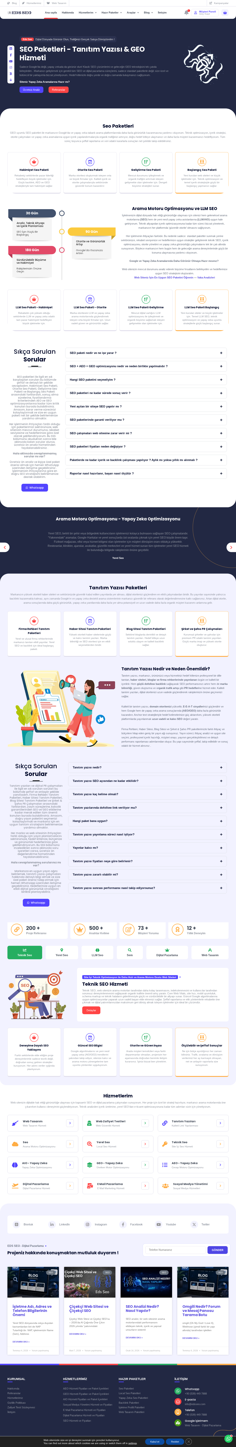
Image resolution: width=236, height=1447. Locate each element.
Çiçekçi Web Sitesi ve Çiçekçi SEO (88, 1308)
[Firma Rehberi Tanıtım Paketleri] (34, 621)
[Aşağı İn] (10, 80)
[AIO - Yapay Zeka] (70, 1165)
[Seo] (70, 1144)
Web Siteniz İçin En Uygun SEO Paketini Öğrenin (163, 277)
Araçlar (131, 12)
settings (132, 1443)
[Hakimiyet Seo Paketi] (34, 162)
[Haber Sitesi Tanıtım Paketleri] (90, 621)
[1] (186, 13)
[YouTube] (10, 61)
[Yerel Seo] (145, 1144)
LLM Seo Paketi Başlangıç (202, 307)
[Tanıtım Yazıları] (220, 1123)
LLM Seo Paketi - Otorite (90, 307)
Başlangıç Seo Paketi (201, 170)
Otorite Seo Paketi (90, 170)
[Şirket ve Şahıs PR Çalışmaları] (202, 621)
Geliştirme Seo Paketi (146, 170)
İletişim (162, 12)
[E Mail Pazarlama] (145, 1186)
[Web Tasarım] (70, 1123)
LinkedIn (64, 1224)
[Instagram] (87, 1224)
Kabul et (154, 1441)
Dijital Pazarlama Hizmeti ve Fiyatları (84, 1415)
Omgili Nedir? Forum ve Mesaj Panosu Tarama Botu (201, 1310)
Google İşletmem (196, 1421)
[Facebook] (10, 55)
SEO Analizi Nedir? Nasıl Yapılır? (142, 1308)
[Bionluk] (10, 73)
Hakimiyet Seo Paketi (34, 170)
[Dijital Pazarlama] (70, 1186)
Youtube (171, 1224)
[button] (5, 547)
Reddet (175, 1441)
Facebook (136, 1224)
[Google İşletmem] (177, 1422)
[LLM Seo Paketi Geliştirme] (146, 299)
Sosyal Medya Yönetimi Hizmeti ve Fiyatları (87, 1404)
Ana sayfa (51, 12)
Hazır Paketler (110, 12)
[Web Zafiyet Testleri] (145, 1123)
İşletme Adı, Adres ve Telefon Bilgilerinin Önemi (32, 1310)
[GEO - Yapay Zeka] (145, 1165)
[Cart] (225, 13)
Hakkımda (68, 12)
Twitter (205, 1224)
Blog (147, 12)
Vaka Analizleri (206, 277)
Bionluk (28, 1224)
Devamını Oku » (21, 1342)
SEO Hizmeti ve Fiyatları (77, 1420)
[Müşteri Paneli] (195, 12)
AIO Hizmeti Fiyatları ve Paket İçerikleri (85, 1399)
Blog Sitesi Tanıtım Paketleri (146, 629)
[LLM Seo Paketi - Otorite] (90, 299)
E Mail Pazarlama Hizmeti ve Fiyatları (84, 1409)
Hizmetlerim (86, 12)
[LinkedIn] (10, 48)
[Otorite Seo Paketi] (90, 162)
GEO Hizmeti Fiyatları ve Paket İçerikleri (86, 1393)
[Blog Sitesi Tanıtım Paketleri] (146, 621)
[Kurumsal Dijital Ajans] (19, 13)
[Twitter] (194, 1224)
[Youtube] (158, 1224)
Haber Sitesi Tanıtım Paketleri (90, 629)
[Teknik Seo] (220, 1144)
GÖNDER (217, 1250)
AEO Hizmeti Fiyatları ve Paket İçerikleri (85, 1388)
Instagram (101, 1224)
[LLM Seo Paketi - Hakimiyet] (34, 299)
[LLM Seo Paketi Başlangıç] (202, 299)
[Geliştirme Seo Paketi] (146, 162)
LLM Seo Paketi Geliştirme (146, 307)
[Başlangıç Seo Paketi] (202, 162)
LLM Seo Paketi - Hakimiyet (34, 307)
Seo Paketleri (118, 126)
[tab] (24, 952)
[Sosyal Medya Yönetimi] (220, 1186)
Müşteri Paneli (207, 11)
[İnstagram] (10, 67)
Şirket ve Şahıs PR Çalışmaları (201, 629)
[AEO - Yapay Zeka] (220, 1165)
